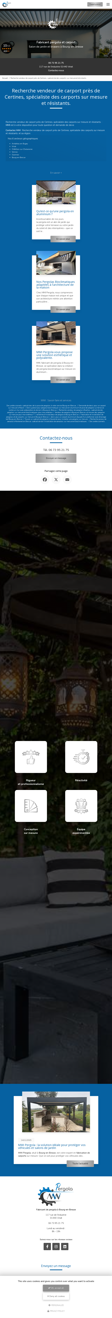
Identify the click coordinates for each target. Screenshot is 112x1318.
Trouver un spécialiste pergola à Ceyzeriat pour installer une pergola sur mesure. (56, 419)
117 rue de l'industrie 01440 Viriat (56, 66)
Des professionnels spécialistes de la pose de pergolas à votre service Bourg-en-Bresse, (41, 405)
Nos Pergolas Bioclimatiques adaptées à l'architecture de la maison (55, 284)
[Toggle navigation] (108, 4)
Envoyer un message (56, 458)
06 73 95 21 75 (56, 62)
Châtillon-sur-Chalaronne (22, 149)
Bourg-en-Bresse (18, 157)
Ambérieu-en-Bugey (20, 144)
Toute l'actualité (80, 1163)
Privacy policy (57, 1311)
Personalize (57, 1305)
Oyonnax (15, 155)
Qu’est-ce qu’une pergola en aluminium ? (55, 212)
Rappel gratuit (95, 4)
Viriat (14, 146)
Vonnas (15, 152)
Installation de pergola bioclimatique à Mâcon (49, 1145)
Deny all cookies (57, 1296)
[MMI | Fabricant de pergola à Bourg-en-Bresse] (6, 4)
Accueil (5, 78)
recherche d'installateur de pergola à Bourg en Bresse (57, 414)
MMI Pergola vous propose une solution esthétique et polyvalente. (54, 355)
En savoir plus (63, 239)
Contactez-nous (56, 70)
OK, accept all (57, 1288)
